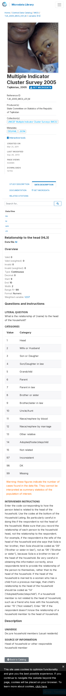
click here (41, 686)
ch (6, 231)
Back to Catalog (17, 659)
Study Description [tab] (19, 184)
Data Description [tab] (44, 185)
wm (7, 226)
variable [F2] (34, 16)
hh (6, 216)
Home (7, 13)
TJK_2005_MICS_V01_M (15, 16)
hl (6, 221)
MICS (36, 13)
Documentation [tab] (18, 190)
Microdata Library (23, 4)
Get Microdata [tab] (41, 190)
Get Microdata (41, 87)
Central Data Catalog (22, 13)
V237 (27, 297)
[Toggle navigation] (59, 5)
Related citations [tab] (19, 196)
